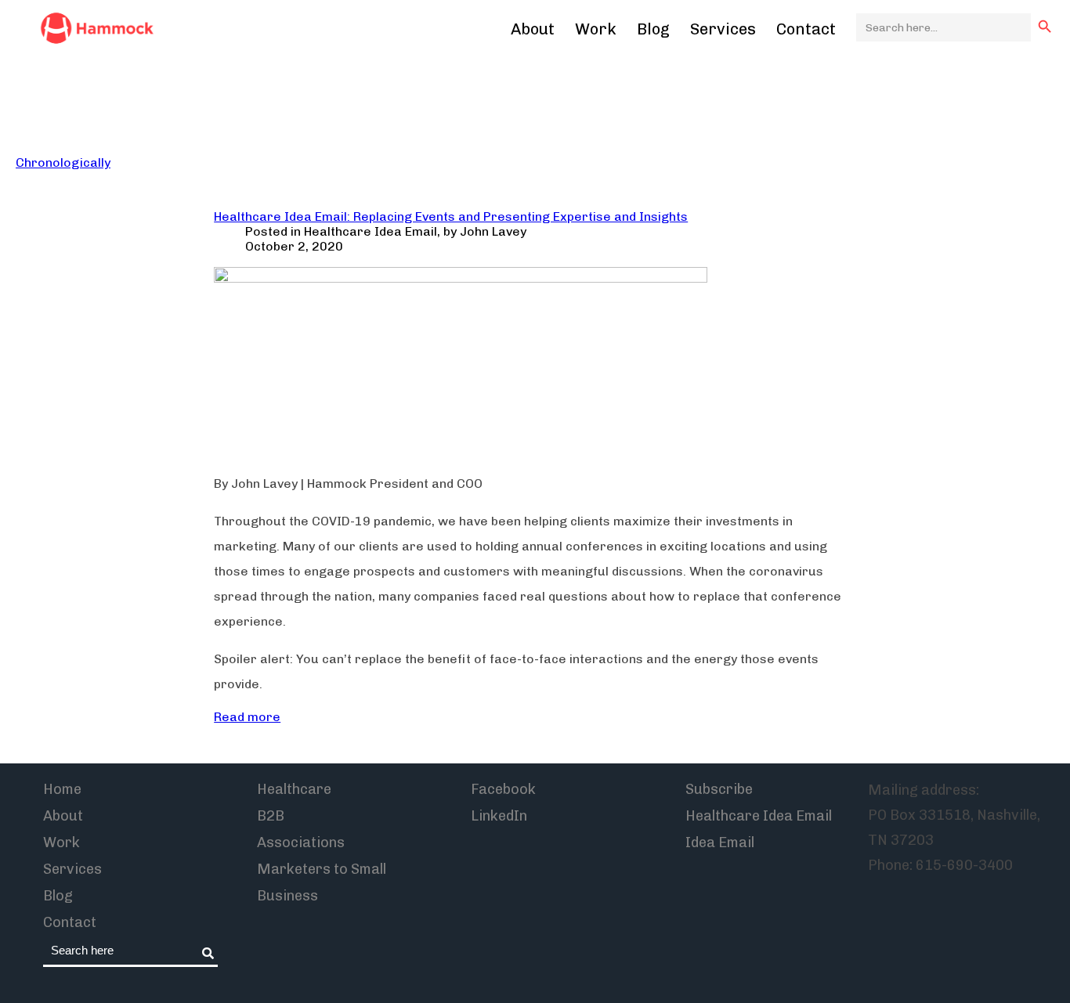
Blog (653, 29)
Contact (806, 29)
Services (723, 29)
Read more (247, 716)
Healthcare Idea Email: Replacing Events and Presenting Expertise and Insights (451, 216)
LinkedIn (499, 815)
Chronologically (63, 162)
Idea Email (719, 842)
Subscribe (719, 789)
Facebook (503, 789)
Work (595, 29)
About (533, 29)
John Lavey (493, 231)
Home (62, 789)
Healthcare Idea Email (370, 231)
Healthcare (294, 789)
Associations (301, 842)
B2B (270, 815)
